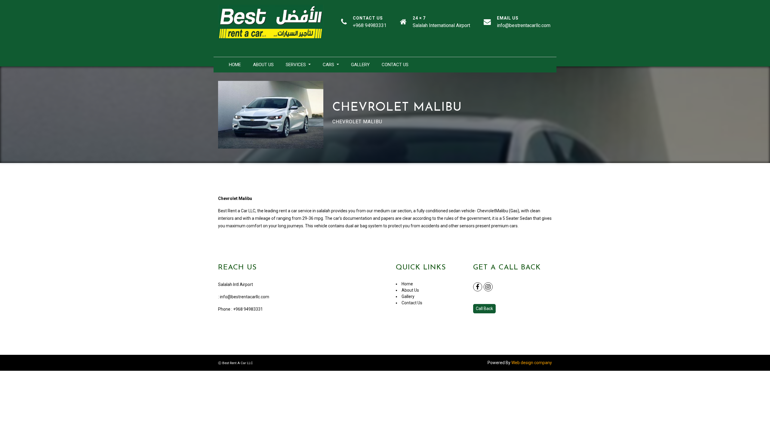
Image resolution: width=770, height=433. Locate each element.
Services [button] (296, 64)
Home (235, 64)
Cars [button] (329, 64)
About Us (263, 64)
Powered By (520, 362)
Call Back (484, 308)
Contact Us (395, 64)
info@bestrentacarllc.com (244, 296)
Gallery (360, 64)
